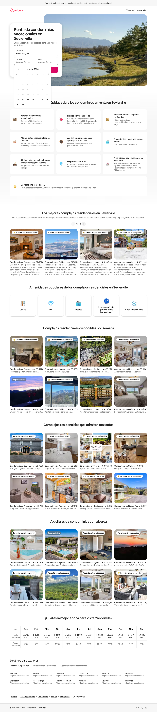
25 (28, 99)
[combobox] (36, 53)
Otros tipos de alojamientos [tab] (44, 666)
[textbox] (25, 62)
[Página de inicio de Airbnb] (16, 10)
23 (18, 99)
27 (37, 99)
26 (33, 99)
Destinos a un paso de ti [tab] (19, 666)
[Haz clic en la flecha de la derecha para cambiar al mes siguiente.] (47, 69)
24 (23, 99)
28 (42, 99)
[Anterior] (73, 224)
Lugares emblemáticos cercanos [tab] (73, 666)
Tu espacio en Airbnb (136, 10)
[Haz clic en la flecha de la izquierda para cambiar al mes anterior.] (18, 69)
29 (47, 99)
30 (18, 104)
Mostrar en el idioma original (100, 3)
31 (23, 104)
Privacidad (31, 708)
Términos (42, 708)
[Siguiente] (84, 224)
